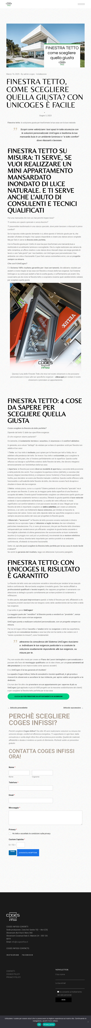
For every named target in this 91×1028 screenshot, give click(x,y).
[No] (88, 1022)
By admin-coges (28, 74)
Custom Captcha (17, 839)
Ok (39, 1024)
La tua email (60, 983)
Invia (13, 851)
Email (12, 795)
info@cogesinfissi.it (20, 942)
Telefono (13, 782)
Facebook (27, 955)
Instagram (12, 955)
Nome (11, 777)
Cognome (35, 777)
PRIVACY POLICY (13, 977)
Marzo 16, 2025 (12, 74)
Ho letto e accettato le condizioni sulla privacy (31, 833)
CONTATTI (10, 971)
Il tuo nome (60, 974)
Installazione (41, 74)
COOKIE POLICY (13, 974)
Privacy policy (49, 1024)
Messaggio (14, 808)
